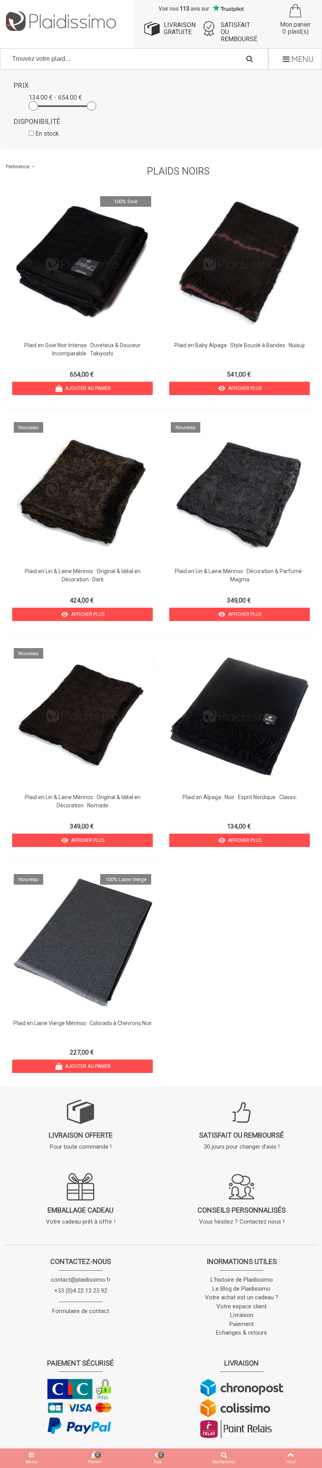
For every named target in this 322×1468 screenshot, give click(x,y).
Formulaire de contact (80, 1311)
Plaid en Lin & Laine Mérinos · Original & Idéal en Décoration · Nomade (83, 801)
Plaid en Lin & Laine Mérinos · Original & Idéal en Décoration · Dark (83, 575)
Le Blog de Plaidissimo (241, 1288)
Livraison (241, 1315)
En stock (47, 133)
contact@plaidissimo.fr (81, 1279)
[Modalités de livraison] (242, 1408)
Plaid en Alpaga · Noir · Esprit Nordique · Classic (239, 797)
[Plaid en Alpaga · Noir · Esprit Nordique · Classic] (239, 716)
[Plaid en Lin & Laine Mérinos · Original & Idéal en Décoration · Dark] (82, 490)
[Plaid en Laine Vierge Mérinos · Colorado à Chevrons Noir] (82, 942)
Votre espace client (241, 1306)
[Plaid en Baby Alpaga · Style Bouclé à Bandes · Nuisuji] (239, 264)
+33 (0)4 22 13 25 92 (80, 1290)
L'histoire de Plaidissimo (241, 1279)
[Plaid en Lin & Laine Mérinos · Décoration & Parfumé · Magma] (239, 490)
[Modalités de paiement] (80, 1406)
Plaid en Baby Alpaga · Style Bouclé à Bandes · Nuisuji (239, 345)
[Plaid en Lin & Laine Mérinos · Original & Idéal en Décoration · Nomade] (82, 716)
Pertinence (18, 166)
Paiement (241, 1324)
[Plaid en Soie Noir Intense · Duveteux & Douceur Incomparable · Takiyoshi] (82, 264)
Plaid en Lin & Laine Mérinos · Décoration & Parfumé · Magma (239, 575)
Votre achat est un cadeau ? (241, 1297)
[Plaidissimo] (61, 21)
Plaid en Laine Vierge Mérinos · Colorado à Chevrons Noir (82, 1023)
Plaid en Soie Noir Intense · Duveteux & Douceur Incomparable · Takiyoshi (82, 349)
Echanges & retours (241, 1332)
